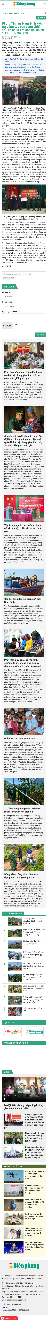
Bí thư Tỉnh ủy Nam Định (12, 274)
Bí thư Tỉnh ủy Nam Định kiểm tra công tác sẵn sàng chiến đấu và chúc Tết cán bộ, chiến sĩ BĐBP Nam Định (23, 28)
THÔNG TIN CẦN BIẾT (14, 1166)
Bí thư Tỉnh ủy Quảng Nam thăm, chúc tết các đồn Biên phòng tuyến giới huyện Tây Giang (23, 65)
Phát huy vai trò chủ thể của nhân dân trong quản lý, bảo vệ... (33, 921)
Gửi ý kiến (40, 335)
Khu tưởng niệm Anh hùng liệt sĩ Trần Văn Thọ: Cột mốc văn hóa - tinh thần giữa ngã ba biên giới (34, 1152)
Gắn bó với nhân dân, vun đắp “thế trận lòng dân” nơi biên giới (33, 965)
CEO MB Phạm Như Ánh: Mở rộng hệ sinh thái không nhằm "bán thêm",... (34, 1246)
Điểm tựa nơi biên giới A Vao (19, 738)
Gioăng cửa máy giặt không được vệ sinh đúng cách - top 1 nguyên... (34, 1232)
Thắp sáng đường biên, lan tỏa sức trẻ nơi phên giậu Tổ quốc (33, 954)
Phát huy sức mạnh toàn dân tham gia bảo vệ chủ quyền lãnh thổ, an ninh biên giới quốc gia (23, 375)
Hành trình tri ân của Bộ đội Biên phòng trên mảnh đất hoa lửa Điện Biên (34, 1137)
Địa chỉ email (7, 302)
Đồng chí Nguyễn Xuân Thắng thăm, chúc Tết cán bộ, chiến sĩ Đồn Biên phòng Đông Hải (25, 71)
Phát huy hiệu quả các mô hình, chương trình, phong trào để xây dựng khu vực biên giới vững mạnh (22, 662)
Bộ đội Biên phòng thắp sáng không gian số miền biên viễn (23, 1107)
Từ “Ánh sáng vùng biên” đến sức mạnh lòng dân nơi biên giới (22, 810)
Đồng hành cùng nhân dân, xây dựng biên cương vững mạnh (21, 876)
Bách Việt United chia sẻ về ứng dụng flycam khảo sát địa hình (34, 1175)
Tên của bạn (7, 292)
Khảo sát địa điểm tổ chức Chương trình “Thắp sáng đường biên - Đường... (34, 932)
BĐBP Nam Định (8, 278)
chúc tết (27, 274)
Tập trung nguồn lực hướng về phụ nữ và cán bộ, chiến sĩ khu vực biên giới (23, 528)
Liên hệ (5, 1307)
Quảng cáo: (11, 1304)
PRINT (42, 18)
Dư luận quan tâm (13, 914)
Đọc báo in (9, 1023)
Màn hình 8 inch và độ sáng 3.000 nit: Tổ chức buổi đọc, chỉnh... (34, 1203)
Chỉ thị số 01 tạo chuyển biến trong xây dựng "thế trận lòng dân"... (33, 999)
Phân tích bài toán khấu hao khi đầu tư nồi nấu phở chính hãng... (33, 1189)
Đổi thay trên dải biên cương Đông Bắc (31, 942)
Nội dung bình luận (9, 312)
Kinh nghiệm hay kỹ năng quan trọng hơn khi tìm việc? (34, 1216)
